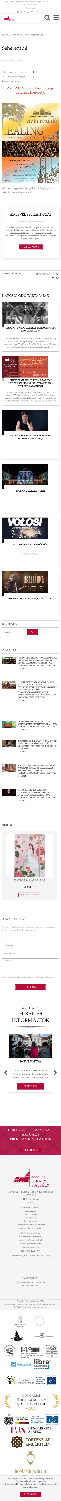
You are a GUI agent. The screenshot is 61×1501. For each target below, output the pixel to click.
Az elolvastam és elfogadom (29, 977)
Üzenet (5, 960)
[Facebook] (17, 12)
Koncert (16, 273)
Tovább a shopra (29, 895)
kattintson (35, 1285)
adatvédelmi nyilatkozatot (19, 977)
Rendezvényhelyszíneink (30, 1237)
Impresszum (30, 1211)
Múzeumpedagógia (30, 1247)
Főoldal (6, 35)
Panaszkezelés (30, 1214)
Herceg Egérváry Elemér (30, 1244)
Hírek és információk (30, 1017)
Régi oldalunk (30, 1221)
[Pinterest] (24, 12)
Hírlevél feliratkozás (30, 1233)
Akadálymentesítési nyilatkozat (30, 1225)
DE (43, 12)
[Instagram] (21, 12)
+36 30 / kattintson (36, 1283)
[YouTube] (27, 12)
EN (39, 12)
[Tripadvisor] (31, 12)
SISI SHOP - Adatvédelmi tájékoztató (29, 1307)
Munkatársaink (30, 1218)
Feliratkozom (31, 247)
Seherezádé (30, 8)
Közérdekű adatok (30, 1208)
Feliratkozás (30, 1150)
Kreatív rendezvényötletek (30, 1240)
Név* (4, 936)
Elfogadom (30, 1494)
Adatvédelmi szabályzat (16, 1305)
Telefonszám (8, 952)
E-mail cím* (7, 944)
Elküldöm (31, 987)
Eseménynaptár (21, 35)
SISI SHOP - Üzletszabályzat (42, 1305)
